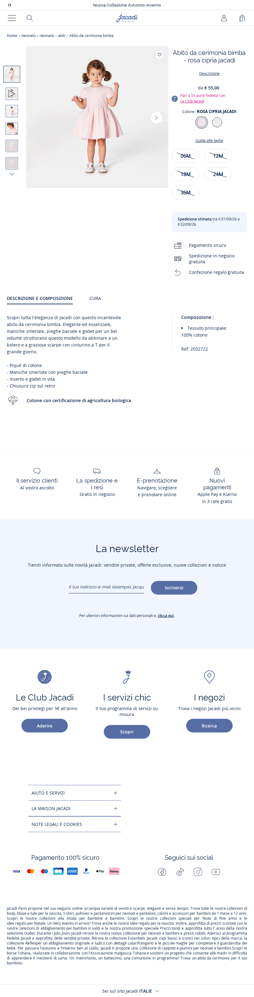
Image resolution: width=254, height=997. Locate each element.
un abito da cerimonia (211, 958)
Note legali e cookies (57, 824)
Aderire (44, 726)
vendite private (77, 938)
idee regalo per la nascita (152, 923)
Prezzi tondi (170, 928)
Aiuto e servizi (48, 793)
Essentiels (136, 938)
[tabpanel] (127, 365)
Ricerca (209, 726)
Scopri (127, 732)
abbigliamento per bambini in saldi (70, 928)
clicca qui (166, 615)
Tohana (24, 953)
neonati (128, 913)
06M (186, 155)
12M (218, 155)
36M (186, 192)
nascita (55, 913)
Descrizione (209, 73)
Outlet (29, 933)
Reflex (30, 943)
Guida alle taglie (209, 140)
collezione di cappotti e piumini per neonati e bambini (185, 948)
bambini (204, 913)
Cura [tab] (95, 298)
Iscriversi (174, 588)
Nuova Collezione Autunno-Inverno (127, 5)
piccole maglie (175, 943)
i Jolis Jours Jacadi (66, 933)
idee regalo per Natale (26, 923)
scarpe (139, 908)
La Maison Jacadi (51, 808)
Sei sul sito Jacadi (127, 991)
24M (218, 174)
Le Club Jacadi (192, 101)
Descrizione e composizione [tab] (40, 298)
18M (186, 174)
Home (12, 35)
